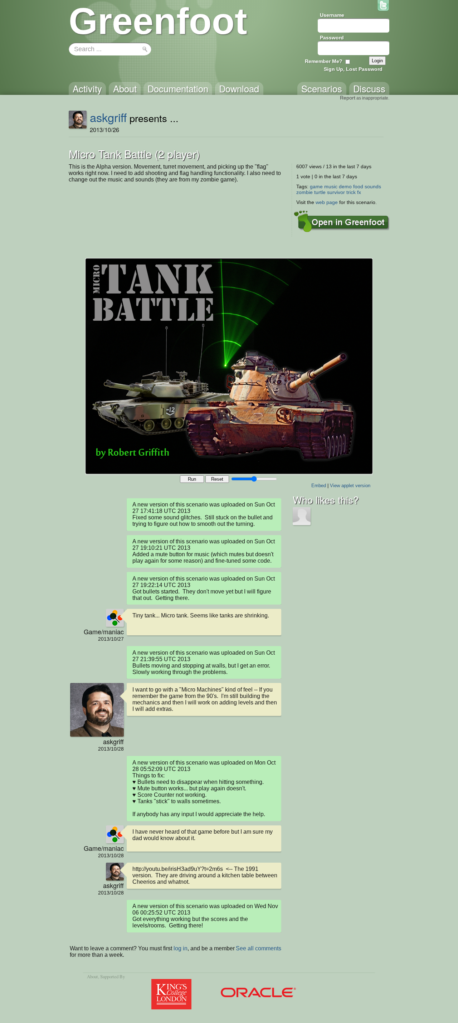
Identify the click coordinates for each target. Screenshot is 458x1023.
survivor (336, 192)
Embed (318, 485)
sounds (373, 186)
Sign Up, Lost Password (353, 69)
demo (345, 186)
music (330, 186)
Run (192, 479)
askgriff (108, 117)
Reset (217, 479)
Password (332, 37)
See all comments (258, 948)
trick (351, 192)
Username (332, 15)
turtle (320, 192)
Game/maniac (104, 631)
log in (180, 948)
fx (359, 192)
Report (347, 98)
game (316, 186)
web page (327, 202)
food (358, 186)
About (92, 976)
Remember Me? (323, 61)
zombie (304, 192)
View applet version (350, 485)
